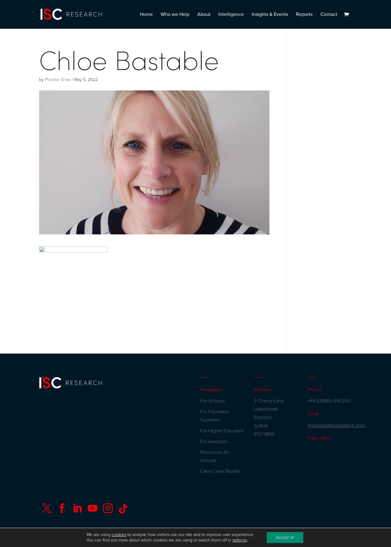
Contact (328, 14)
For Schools (212, 401)
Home (146, 14)
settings (239, 540)
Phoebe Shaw (58, 79)
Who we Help (175, 14)
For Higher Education (222, 431)
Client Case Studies (220, 471)
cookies (119, 534)
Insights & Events (270, 14)
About (203, 14)
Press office (320, 438)
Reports (304, 14)
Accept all (285, 537)
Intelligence (231, 14)
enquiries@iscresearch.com (336, 425)
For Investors (213, 442)
